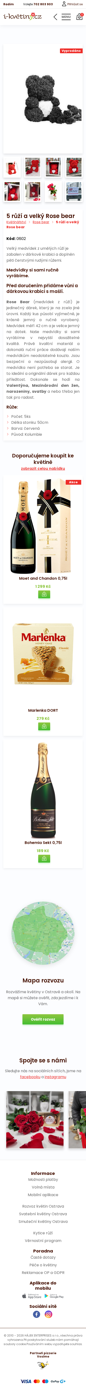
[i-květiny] (22, 16)
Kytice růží (43, 1233)
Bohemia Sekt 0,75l (43, 842)
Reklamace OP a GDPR (43, 1272)
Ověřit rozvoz (43, 1019)
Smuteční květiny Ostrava (43, 1221)
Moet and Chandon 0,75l (43, 578)
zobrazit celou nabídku (43, 468)
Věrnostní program (43, 1240)
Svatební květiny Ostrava (43, 1214)
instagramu (55, 1077)
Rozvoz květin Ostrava (43, 1206)
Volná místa (43, 1187)
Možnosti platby (43, 1179)
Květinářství (16, 222)
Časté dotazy (43, 1257)
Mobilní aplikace (43, 1195)
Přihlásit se (75, 4)
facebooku (30, 1077)
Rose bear (41, 222)
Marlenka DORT (43, 710)
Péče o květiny (43, 1265)
